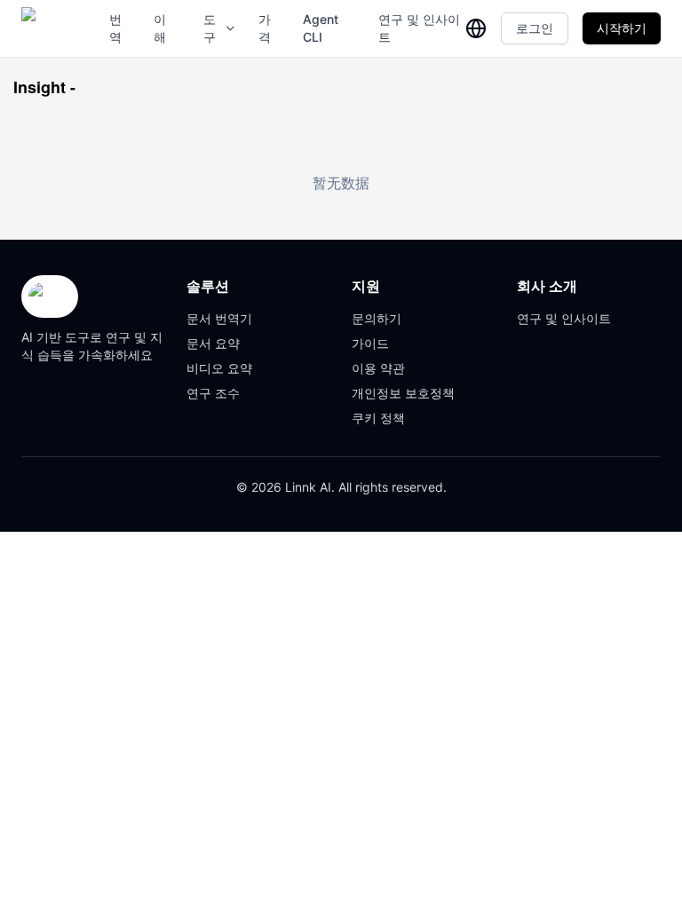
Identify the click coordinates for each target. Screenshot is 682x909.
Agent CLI (320, 28)
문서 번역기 (219, 318)
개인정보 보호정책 (403, 392)
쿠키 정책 (378, 417)
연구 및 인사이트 (419, 28)
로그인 (534, 28)
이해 (160, 28)
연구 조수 (213, 392)
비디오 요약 (219, 367)
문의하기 (376, 318)
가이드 (370, 343)
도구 (209, 28)
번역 (115, 28)
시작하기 (621, 28)
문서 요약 (213, 343)
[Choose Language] (476, 28)
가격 (264, 28)
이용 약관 (378, 367)
